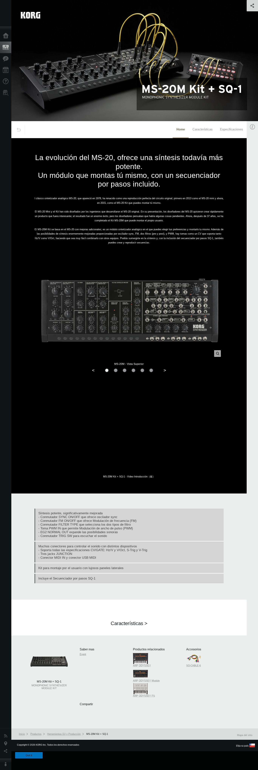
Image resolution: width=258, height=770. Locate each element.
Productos (6, 47)
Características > (129, 623)
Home (180, 129)
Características (6, 58)
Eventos (6, 70)
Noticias (6, 736)
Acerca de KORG (6, 764)
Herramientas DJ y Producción (64, 734)
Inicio (6, 36)
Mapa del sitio (244, 735)
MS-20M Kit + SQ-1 (97, 734)
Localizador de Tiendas (6, 94)
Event (83, 654)
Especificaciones (231, 129)
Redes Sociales (6, 751)
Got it (29, 755)
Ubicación (6, 743)
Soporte (6, 81)
